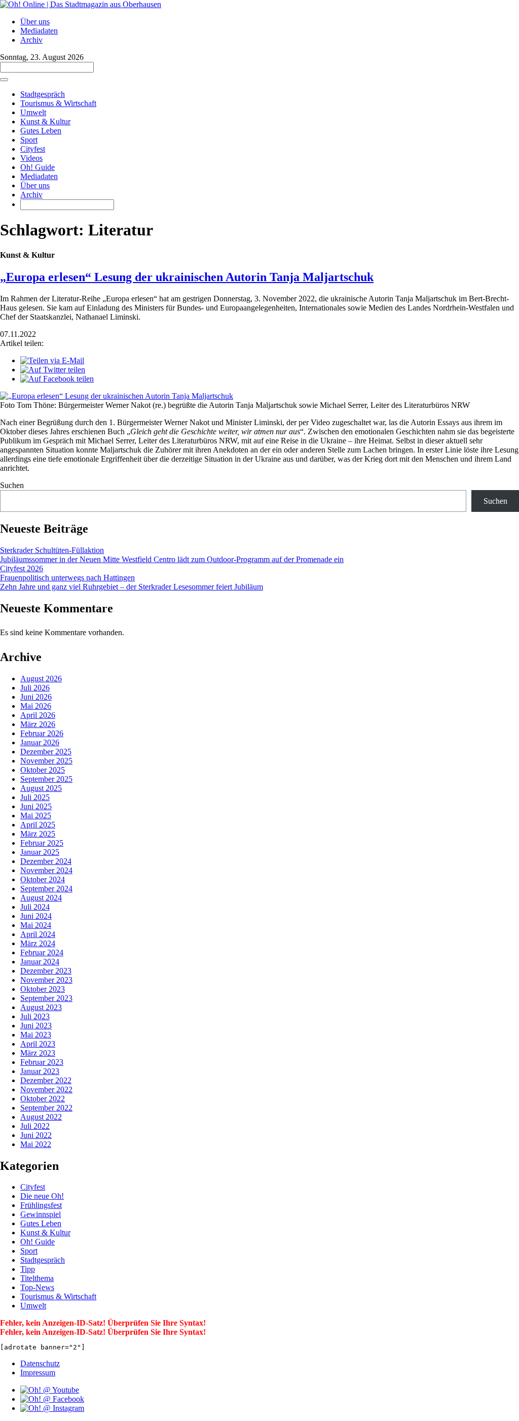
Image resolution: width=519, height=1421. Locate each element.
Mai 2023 (35, 1034)
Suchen (12, 485)
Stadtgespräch (42, 94)
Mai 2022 (35, 1144)
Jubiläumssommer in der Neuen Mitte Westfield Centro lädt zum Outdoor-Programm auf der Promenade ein (172, 559)
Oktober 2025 (42, 770)
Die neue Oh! (42, 1196)
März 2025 (37, 833)
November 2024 (46, 870)
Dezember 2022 (45, 1080)
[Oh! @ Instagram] (52, 1408)
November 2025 (46, 760)
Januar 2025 (39, 852)
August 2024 (41, 897)
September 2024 (46, 888)
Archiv (31, 40)
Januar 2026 (39, 742)
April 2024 (37, 934)
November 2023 (46, 980)
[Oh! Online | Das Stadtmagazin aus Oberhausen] (80, 4)
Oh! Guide (37, 167)
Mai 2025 (35, 815)
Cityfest (32, 149)
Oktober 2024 (42, 879)
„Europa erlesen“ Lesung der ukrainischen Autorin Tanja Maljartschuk (187, 277)
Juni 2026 (36, 696)
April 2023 (37, 1043)
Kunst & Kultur (45, 121)
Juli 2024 (35, 907)
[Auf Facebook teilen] (57, 378)
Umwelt (33, 112)
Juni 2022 (36, 1135)
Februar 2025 (41, 843)
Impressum (37, 1372)
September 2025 (46, 779)
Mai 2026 (35, 706)
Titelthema (37, 1278)
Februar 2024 (41, 952)
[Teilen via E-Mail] (52, 360)
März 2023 (37, 1053)
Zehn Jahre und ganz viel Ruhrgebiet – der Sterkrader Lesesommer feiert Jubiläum (131, 586)
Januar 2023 (39, 1071)
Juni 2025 (36, 806)
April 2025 (37, 824)
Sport (29, 139)
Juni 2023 (36, 1025)
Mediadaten (39, 30)
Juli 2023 (35, 1016)
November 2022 (46, 1089)
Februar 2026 (41, 733)
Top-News (37, 1287)
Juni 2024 (36, 916)
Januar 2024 (39, 961)
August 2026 (41, 678)
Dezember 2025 (45, 751)
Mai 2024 (35, 925)
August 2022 (41, 1117)
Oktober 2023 (42, 989)
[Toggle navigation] (4, 79)
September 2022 (46, 1107)
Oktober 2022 (42, 1098)
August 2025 (41, 788)
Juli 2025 (35, 797)
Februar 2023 (41, 1062)
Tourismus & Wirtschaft (58, 103)
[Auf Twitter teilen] (52, 369)
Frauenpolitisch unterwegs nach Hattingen (67, 577)
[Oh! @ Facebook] (52, 1399)
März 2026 (37, 724)
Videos (31, 158)
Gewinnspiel (40, 1214)
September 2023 (46, 998)
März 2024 (37, 943)
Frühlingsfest (41, 1205)
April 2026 (37, 715)
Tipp (27, 1269)
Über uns (35, 21)
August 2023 (41, 1007)
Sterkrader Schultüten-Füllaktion (52, 550)
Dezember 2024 (45, 861)
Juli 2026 (35, 687)
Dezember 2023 (45, 970)
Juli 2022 (35, 1126)
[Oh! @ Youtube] (49, 1389)
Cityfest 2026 (21, 568)
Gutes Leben (40, 130)
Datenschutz (40, 1363)
